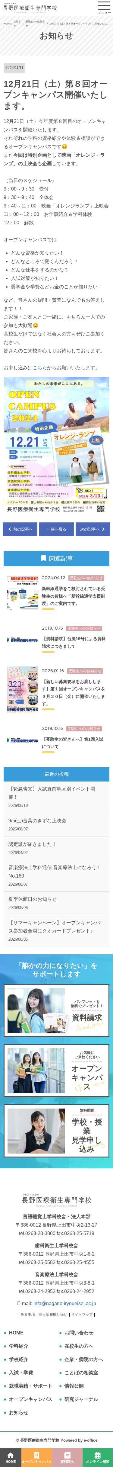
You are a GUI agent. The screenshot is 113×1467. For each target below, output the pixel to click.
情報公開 (74, 1385)
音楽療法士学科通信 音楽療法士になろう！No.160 (54, 875)
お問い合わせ (78, 1332)
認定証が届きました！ (32, 848)
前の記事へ (22, 529)
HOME (16, 1332)
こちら (40, 367)
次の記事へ (90, 529)
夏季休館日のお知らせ (32, 903)
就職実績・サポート (30, 1385)
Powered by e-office (79, 1440)
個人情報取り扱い (53, 1314)
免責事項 (27, 1314)
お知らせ (18, 1412)
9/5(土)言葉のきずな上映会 (37, 824)
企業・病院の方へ (83, 1359)
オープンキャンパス (30, 1399)
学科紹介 (18, 1346)
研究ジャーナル (81, 1399)
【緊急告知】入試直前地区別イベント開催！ (51, 797)
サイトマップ (82, 1314)
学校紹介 (18, 1359)
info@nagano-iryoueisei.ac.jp (64, 1303)
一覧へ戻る (56, 529)
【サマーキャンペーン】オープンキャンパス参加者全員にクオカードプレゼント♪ (54, 931)
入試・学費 (21, 1372)
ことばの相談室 (81, 1372)
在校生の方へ (78, 1346)
